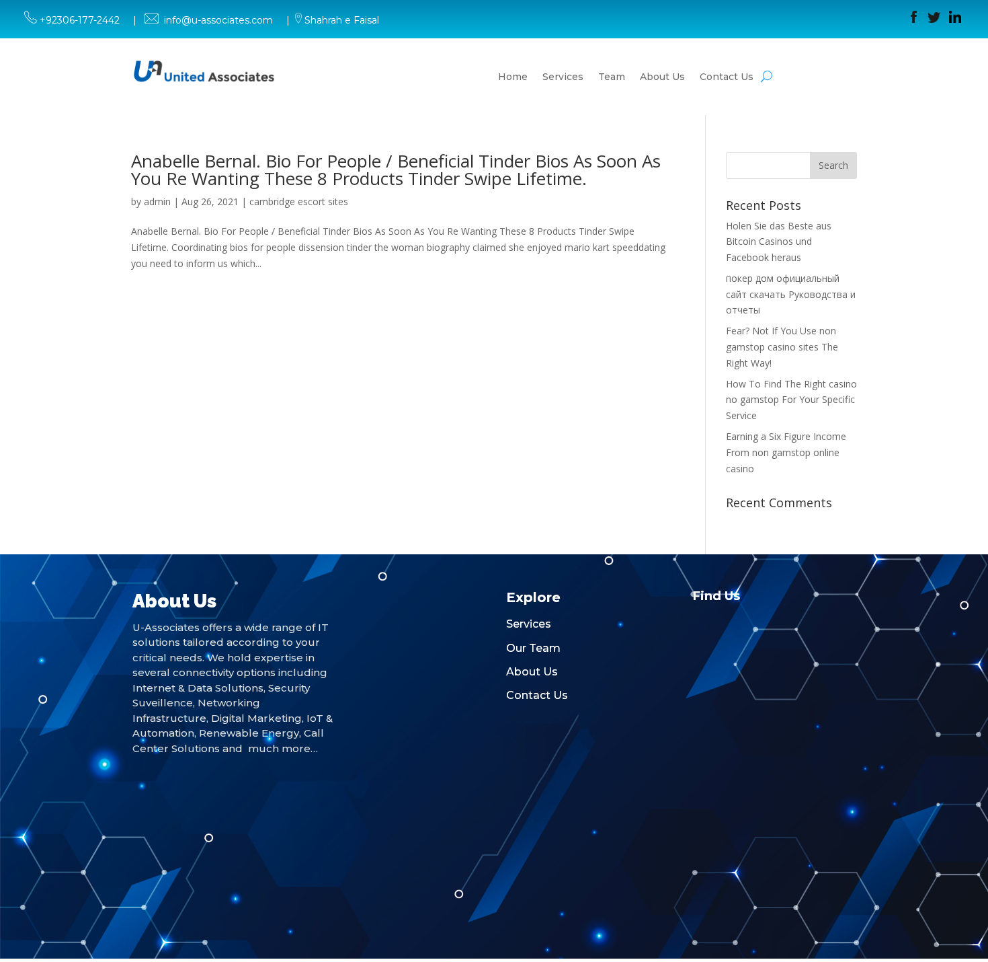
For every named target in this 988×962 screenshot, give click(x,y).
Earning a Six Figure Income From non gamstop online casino (786, 452)
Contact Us (726, 77)
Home (513, 77)
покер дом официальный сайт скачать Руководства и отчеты (791, 294)
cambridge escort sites (298, 201)
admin (157, 201)
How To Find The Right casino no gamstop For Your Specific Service (791, 399)
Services (562, 77)
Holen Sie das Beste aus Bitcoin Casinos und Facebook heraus (778, 241)
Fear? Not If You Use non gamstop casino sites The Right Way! (782, 346)
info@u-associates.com (218, 20)
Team (611, 77)
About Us (662, 77)
